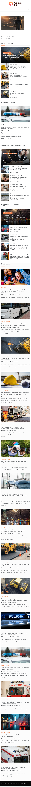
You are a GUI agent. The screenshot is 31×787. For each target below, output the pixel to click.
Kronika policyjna (5, 124)
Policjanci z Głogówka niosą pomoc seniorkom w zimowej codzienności (15, 702)
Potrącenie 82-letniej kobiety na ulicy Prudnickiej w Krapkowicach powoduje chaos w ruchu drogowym (19, 239)
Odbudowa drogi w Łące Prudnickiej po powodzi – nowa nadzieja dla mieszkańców (18, 95)
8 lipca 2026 (14, 70)
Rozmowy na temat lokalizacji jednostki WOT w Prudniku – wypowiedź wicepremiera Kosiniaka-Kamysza (18, 179)
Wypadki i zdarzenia (7, 212)
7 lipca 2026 (14, 79)
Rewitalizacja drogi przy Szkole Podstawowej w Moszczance (19, 85)
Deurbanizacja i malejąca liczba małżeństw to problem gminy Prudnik (19, 188)
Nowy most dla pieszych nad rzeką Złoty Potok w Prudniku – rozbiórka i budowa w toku (18, 67)
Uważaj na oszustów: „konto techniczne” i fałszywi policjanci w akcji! (13, 633)
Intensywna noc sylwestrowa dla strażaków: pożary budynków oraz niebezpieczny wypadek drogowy (19, 256)
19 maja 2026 (14, 87)
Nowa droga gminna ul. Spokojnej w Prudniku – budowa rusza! (15, 358)
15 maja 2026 (14, 97)
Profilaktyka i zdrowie (6, 459)
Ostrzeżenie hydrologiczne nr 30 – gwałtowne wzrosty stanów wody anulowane (14, 217)
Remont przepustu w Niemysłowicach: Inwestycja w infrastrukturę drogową (18, 76)
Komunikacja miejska (5, 321)
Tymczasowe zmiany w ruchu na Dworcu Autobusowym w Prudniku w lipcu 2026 (13, 324)
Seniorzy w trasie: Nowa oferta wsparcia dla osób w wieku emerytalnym (14, 462)
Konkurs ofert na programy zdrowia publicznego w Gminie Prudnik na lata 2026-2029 (14, 495)
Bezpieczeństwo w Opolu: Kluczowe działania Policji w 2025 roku (15, 127)
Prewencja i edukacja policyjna (8, 631)
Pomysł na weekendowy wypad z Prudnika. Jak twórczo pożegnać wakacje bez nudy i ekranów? (15, 291)
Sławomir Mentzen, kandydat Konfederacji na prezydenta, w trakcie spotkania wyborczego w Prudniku (15, 158)
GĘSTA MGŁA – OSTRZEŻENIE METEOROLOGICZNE (18, 228)
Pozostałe (3, 287)
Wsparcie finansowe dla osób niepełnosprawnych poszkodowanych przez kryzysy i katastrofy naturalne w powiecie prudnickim (19, 171)
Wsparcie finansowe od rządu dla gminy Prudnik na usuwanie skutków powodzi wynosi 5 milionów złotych (19, 198)
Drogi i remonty (6, 53)
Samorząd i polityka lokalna (9, 153)
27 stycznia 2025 (15, 181)
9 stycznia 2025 (14, 190)
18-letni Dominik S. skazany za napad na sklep (8, 37)
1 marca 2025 (14, 249)
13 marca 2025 (14, 172)
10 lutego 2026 (5, 130)
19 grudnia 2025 (14, 231)
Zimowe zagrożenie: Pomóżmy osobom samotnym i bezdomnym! (13, 767)
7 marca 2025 (14, 240)
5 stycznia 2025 (14, 199)
